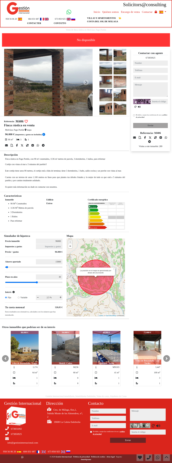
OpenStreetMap (111, 315)
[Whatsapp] (38, 145)
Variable (23, 297)
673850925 (150, 58)
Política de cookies (98, 457)
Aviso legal (111, 457)
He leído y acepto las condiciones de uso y (151, 116)
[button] (5, 358)
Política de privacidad (81, 457)
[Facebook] (17, 145)
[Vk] (33, 145)
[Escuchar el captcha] (139, 106)
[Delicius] (27, 145)
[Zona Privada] (156, 12)
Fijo (9, 297)
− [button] (70, 246)
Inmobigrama (86, 459)
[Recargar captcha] (135, 106)
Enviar (150, 125)
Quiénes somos (110, 11)
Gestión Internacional (64, 457)
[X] (22, 145)
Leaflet (101, 315)
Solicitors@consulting (144, 4)
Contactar (147, 11)
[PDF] (12, 145)
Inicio (97, 11)
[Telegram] (43, 145)
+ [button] (70, 242)
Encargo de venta (130, 11)
